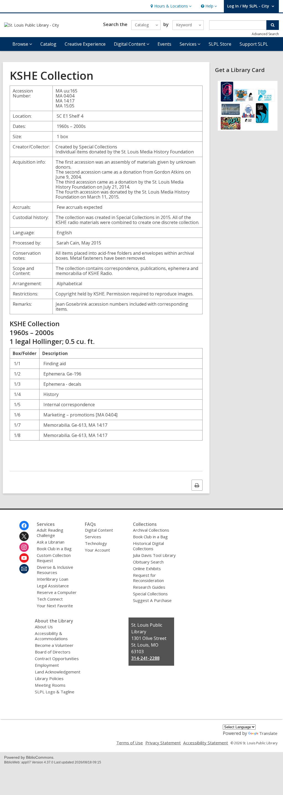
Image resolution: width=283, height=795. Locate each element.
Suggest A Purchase (152, 600)
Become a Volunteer (54, 645)
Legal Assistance (53, 585)
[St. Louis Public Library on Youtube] (24, 558)
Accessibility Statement (205, 742)
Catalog (48, 44)
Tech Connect (50, 599)
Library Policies (49, 678)
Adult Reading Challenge (50, 532)
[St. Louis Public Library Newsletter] (24, 568)
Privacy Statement (163, 742)
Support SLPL (254, 44)
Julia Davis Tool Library (154, 555)
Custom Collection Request (54, 557)
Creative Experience (85, 44)
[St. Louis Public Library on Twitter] (24, 536)
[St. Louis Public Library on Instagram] (24, 547)
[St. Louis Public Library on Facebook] (24, 525)
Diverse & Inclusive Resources (55, 569)
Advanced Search (265, 34)
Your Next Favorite (55, 605)
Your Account (97, 550)
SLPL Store (220, 44)
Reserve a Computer (57, 592)
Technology (96, 543)
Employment (47, 665)
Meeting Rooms (50, 685)
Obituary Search (148, 562)
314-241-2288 (145, 658)
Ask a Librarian (50, 542)
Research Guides (149, 587)
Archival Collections (151, 530)
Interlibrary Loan (52, 579)
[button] (170, 6)
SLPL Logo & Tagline (54, 691)
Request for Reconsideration (148, 577)
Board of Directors (52, 652)
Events (164, 44)
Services (93, 536)
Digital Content (99, 530)
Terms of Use (129, 742)
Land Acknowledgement (57, 672)
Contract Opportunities (57, 658)
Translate (268, 733)
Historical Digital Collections (148, 546)
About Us (44, 626)
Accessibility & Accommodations (51, 636)
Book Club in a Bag (54, 548)
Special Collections (150, 593)
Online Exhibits (147, 568)
